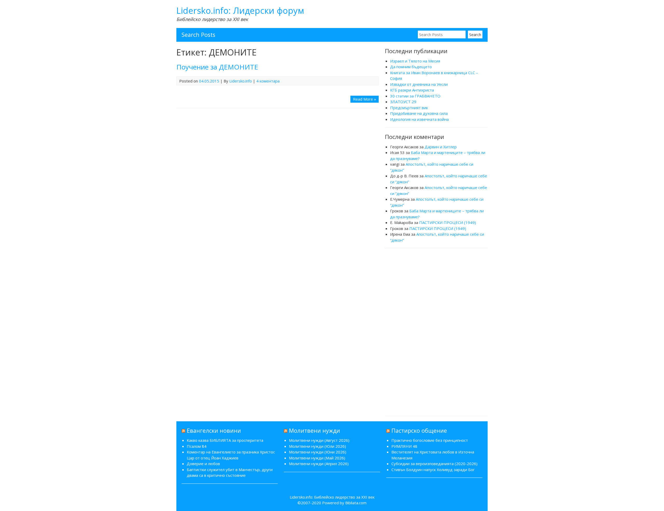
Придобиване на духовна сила (419, 113)
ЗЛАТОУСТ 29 (403, 101)
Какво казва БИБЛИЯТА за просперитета (225, 440)
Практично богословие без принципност (429, 440)
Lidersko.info (240, 80)
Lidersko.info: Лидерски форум (240, 10)
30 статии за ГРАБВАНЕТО (415, 96)
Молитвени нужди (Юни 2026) (317, 451)
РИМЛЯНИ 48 (404, 446)
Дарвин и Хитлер (441, 146)
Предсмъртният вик (409, 107)
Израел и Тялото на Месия (415, 61)
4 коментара (268, 80)
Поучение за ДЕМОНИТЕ (217, 67)
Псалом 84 (196, 446)
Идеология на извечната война (419, 119)
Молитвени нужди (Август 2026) (319, 440)
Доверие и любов (203, 463)
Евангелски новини (214, 430)
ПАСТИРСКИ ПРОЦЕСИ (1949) (447, 222)
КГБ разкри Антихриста (412, 90)
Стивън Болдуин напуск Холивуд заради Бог (433, 469)
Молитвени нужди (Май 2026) (317, 457)
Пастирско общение (419, 430)
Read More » (364, 99)
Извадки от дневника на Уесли (419, 84)
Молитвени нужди (314, 430)
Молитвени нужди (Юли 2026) (317, 446)
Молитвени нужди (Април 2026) (319, 463)
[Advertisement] (436, 331)
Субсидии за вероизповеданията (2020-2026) (434, 463)
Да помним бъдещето (411, 66)
